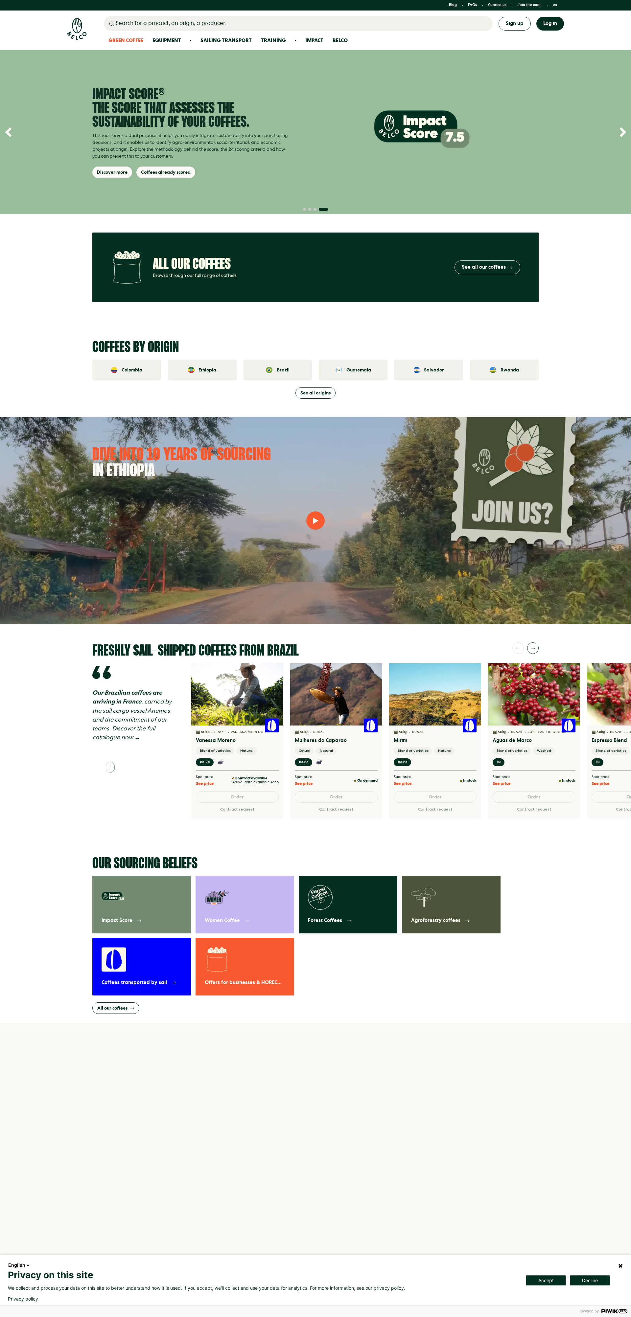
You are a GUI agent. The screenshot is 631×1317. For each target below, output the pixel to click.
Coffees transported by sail (134, 982)
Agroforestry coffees (435, 920)
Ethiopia (207, 370)
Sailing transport (226, 40)
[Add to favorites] (274, 672)
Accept (546, 1280)
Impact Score (117, 920)
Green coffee (125, 40)
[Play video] (315, 520)
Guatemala (358, 370)
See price (205, 783)
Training (273, 40)
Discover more (112, 172)
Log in (550, 23)
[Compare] (274, 683)
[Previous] (10, 132)
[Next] (621, 132)
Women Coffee (222, 920)
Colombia (132, 370)
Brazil (283, 370)
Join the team (530, 5)
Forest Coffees (325, 920)
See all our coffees (484, 267)
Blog (453, 5)
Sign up (515, 23)
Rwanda (510, 370)
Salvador (434, 370)
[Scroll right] (533, 648)
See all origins (315, 393)
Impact (314, 40)
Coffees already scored (166, 172)
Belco (340, 40)
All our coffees (112, 1008)
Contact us (497, 5)
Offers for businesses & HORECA (243, 982)
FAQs (472, 5)
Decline (590, 1280)
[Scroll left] (518, 648)
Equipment (166, 40)
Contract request (237, 809)
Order (237, 797)
